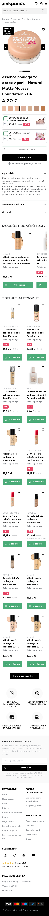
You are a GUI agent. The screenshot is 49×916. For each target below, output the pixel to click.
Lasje (4, 804)
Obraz (35, 19)
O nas (28, 839)
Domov (7, 19)
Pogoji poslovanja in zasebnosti (17, 881)
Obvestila (7, 890)
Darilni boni (31, 835)
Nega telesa (8, 822)
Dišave (5, 808)
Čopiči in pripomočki (12, 813)
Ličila (26, 19)
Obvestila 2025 (9, 886)
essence (17, 19)
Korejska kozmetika (12, 826)
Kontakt (30, 826)
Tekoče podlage (10, 22)
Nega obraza (8, 799)
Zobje (5, 817)
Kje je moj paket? (34, 806)
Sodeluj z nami (33, 830)
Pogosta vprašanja (35, 821)
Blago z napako (9, 830)
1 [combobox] (4, 124)
